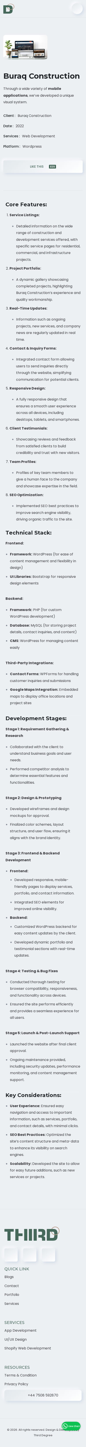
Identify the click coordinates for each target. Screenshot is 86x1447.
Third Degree (43, 1435)
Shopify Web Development (27, 1348)
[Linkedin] (29, 1255)
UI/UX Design (15, 1339)
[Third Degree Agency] (8, 9)
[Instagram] (48, 1255)
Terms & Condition (20, 1375)
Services (11, 1303)
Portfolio (11, 1294)
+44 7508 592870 (43, 1395)
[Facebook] (11, 1255)
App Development (20, 1330)
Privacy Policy (16, 1384)
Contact (11, 1285)
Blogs (9, 1276)
